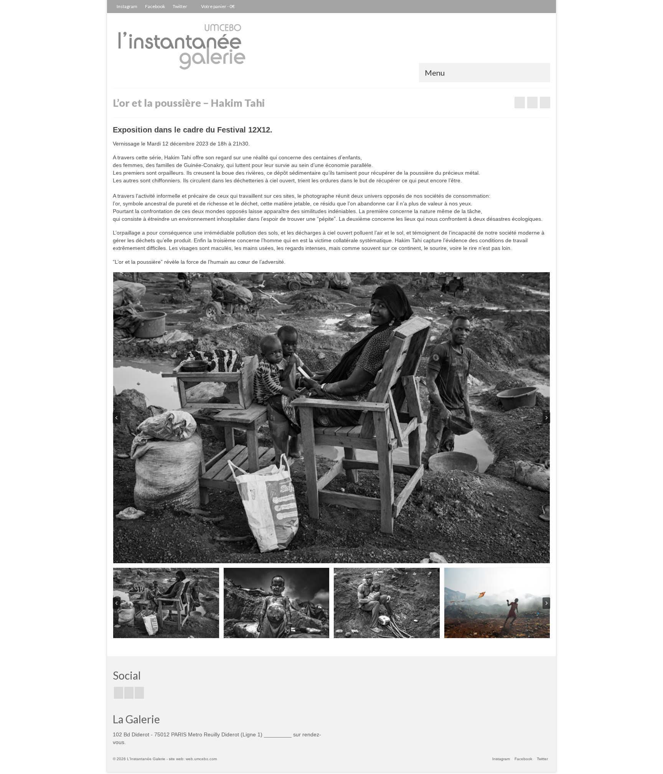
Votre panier (217, 6)
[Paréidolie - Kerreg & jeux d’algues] (545, 102)
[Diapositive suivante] (546, 417)
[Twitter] (129, 693)
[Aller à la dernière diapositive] (116, 417)
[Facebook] (118, 693)
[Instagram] (139, 693)
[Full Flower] (520, 102)
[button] (166, 602)
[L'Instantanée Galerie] (182, 50)
